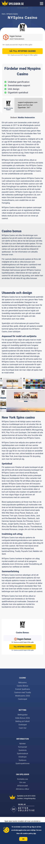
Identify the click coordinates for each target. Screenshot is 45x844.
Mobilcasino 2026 (22, 696)
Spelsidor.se (21, 796)
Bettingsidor (22, 715)
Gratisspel (22, 725)
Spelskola (23, 750)
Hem (3, 14)
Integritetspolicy (30, 798)
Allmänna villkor (22, 789)
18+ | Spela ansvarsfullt (10, 45)
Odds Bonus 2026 (22, 718)
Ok (23, 839)
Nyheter (22, 744)
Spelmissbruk (22, 753)
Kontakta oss (22, 779)
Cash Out (22, 728)
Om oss (22, 782)
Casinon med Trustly (22, 692)
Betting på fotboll (22, 721)
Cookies (20, 798)
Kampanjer (22, 747)
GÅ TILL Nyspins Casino (22, 51)
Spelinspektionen (23, 763)
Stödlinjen (22, 757)
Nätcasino (22, 682)
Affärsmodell (22, 786)
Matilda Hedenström (26, 117)
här (34, 833)
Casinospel (22, 699)
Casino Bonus (22, 686)
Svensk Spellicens (22, 689)
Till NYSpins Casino (22, 647)
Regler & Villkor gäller (25, 45)
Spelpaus (22, 760)
